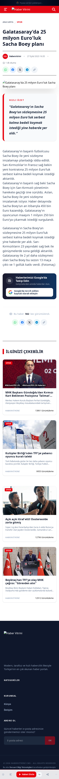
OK (50, 740)
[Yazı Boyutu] (11, 774)
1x (39, 774)
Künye (7, 704)
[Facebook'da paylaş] (13, 70)
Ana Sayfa (8, 22)
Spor (19, 22)
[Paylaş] (47, 774)
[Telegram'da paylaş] (27, 70)
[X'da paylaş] (20, 70)
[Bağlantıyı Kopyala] (34, 70)
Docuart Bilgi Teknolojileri (21, 767)
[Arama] (53, 9)
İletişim (8, 709)
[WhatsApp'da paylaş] (6, 70)
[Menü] (6, 9)
